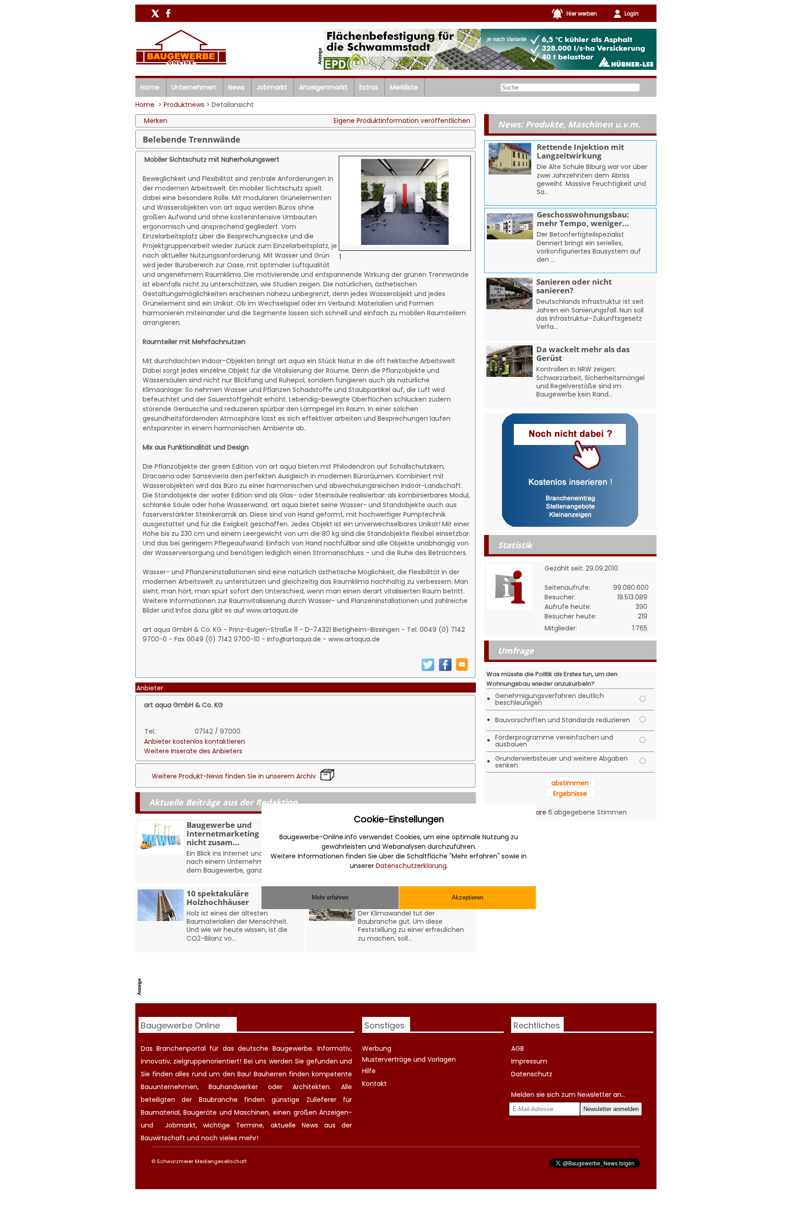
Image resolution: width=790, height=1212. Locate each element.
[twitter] (428, 669)
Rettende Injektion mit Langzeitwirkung (580, 151)
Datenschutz (531, 1074)
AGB (517, 1048)
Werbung (376, 1048)
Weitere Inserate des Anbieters (193, 751)
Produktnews (184, 104)
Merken (155, 120)
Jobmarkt (271, 87)
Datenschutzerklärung (411, 865)
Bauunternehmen (169, 1086)
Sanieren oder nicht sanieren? (574, 286)
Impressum (529, 1061)
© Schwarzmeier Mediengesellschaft (199, 1161)
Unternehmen (193, 87)
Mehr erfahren (330, 897)
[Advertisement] (311, 979)
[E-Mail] (462, 668)
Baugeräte (200, 1112)
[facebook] (445, 669)
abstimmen (570, 783)
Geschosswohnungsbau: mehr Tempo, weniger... (583, 218)
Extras (368, 87)
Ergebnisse (570, 793)
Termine (249, 1125)
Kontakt (374, 1083)
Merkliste (404, 87)
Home (150, 87)
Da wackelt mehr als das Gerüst (583, 353)
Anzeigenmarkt (323, 87)
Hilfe (369, 1070)
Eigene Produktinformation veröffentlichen (402, 120)
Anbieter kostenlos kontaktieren (194, 741)
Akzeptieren (467, 897)
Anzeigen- (335, 1112)
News (236, 87)
